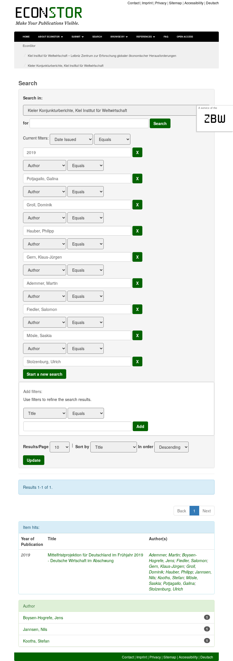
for (25, 123)
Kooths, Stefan (171, 577)
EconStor (29, 45)
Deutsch (212, 2)
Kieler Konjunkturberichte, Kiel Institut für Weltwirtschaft (65, 65)
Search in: (33, 98)
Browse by (118, 36)
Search (97, 36)
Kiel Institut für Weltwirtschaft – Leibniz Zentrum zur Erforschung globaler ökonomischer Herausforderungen (102, 55)
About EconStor (49, 36)
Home (26, 36)
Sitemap (175, 2)
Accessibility (193, 2)
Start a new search (45, 374)
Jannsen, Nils (35, 629)
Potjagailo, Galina (179, 583)
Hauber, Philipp (179, 572)
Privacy (161, 2)
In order (145, 446)
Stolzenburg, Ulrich (166, 589)
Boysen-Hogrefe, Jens (173, 557)
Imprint (147, 2)
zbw (215, 119)
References (144, 36)
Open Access (185, 36)
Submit (76, 36)
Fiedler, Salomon (191, 560)
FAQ (166, 36)
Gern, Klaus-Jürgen (166, 566)
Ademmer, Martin (164, 555)
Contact (134, 2)
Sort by (82, 446)
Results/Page (36, 446)
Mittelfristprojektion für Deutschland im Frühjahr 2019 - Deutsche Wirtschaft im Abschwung (95, 557)
